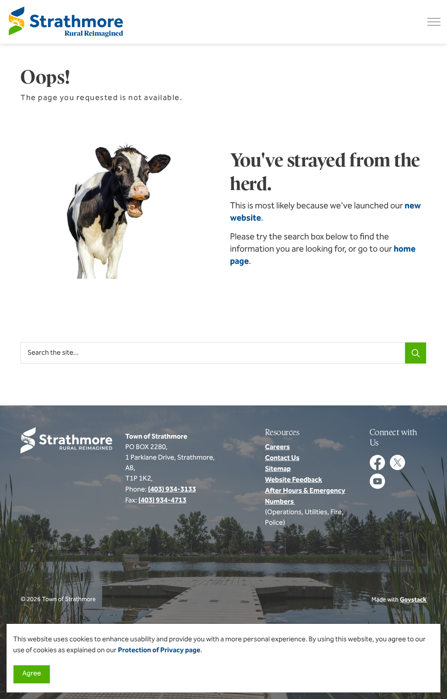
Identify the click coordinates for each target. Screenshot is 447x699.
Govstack (413, 600)
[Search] (415, 353)
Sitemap (278, 469)
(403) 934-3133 (172, 489)
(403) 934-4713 (162, 500)
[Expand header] (434, 22)
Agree (31, 674)
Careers (277, 447)
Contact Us (282, 458)
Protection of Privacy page (159, 650)
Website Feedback (293, 480)
